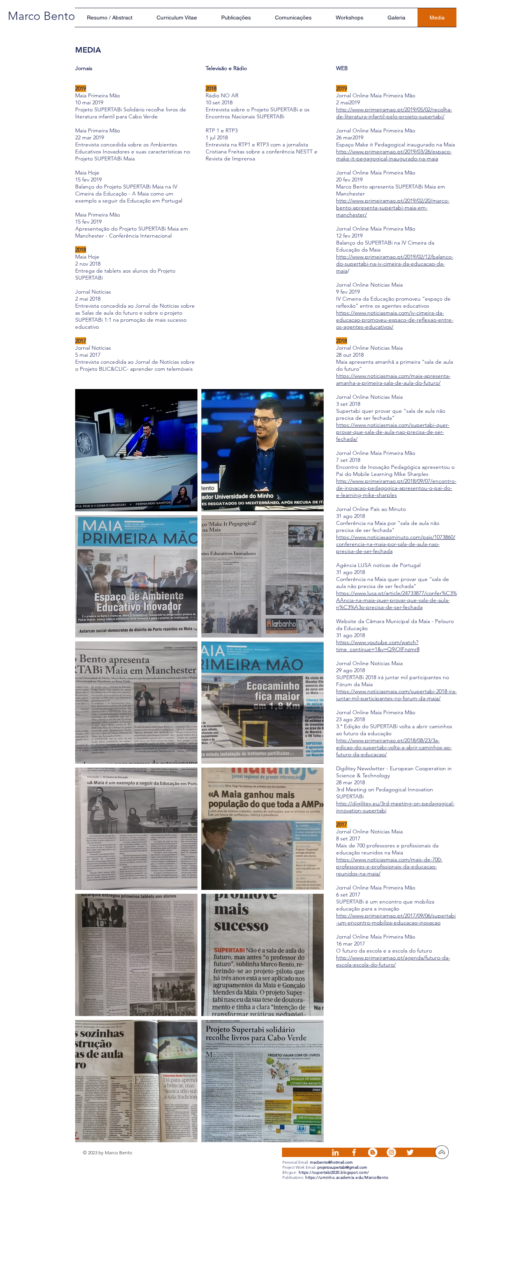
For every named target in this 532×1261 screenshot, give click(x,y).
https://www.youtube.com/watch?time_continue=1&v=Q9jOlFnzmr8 (377, 646)
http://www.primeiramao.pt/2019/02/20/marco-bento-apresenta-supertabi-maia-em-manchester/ (392, 207)
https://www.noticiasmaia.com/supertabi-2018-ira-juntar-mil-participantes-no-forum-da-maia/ (396, 695)
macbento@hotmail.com (331, 1162)
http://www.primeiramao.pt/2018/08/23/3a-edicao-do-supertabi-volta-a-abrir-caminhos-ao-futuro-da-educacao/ (394, 747)
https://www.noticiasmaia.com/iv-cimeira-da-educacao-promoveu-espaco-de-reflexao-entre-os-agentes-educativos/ (394, 319)
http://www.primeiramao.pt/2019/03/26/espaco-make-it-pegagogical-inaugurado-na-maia (394, 155)
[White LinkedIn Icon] (335, 1152)
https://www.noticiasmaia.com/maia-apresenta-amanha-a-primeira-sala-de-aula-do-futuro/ (393, 379)
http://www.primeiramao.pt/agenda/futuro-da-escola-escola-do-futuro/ (393, 961)
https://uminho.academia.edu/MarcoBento (346, 1177)
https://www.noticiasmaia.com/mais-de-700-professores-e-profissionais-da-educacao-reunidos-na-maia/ (389, 866)
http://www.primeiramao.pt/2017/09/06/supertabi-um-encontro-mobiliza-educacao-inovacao (396, 919)
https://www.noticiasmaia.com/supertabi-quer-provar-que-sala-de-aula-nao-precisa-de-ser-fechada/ (392, 431)
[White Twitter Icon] (410, 1152)
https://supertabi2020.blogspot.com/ (334, 1172)
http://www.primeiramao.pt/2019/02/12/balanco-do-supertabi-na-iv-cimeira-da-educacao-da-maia (394, 263)
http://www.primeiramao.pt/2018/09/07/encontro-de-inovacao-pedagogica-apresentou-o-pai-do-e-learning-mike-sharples (396, 487)
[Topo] (442, 1152)
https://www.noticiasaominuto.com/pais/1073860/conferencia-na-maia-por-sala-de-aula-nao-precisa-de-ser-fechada (395, 544)
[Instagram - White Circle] (391, 1152)
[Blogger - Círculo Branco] (372, 1152)
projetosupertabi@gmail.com (342, 1167)
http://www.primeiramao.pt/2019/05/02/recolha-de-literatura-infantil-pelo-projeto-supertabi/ (394, 113)
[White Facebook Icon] (354, 1152)
